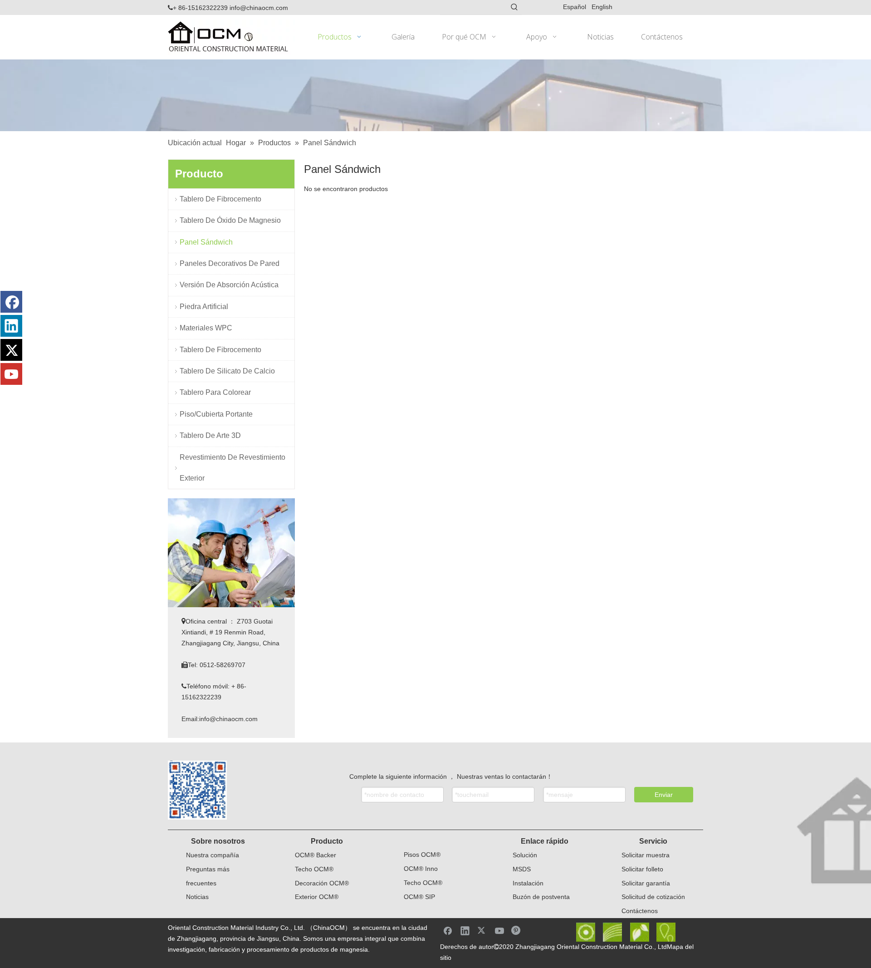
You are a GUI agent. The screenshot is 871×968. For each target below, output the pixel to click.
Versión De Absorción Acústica (229, 285)
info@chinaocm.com (259, 7)
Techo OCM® (314, 869)
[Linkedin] (11, 326)
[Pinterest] (516, 930)
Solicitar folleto (642, 869)
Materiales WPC (206, 328)
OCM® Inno (421, 868)
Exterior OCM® (316, 896)
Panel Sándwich (206, 242)
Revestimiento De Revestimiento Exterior (232, 467)
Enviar (664, 794)
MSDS (522, 869)
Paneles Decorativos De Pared (229, 263)
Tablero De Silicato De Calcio (227, 371)
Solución (525, 855)
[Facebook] (11, 302)
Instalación (528, 883)
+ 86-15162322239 (198, 7)
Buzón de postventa (541, 896)
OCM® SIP (419, 896)
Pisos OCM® (422, 854)
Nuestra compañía (212, 855)
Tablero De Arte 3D (210, 435)
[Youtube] (11, 374)
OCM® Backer (315, 855)
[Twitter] (11, 350)
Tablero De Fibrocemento (220, 199)
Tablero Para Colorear (215, 392)
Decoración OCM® (322, 883)
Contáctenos (639, 910)
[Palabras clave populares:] (514, 7)
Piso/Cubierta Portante (216, 414)
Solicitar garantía (645, 883)
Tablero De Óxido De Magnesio (230, 220)
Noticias (197, 896)
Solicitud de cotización (653, 896)
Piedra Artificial (204, 306)
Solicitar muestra (645, 855)
